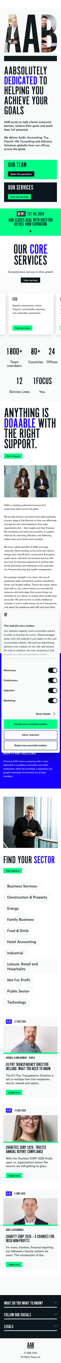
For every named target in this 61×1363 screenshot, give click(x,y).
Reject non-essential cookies (30, 745)
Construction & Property (27, 897)
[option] (30, 220)
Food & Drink (18, 930)
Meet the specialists (21, 174)
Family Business (20, 919)
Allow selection (30, 734)
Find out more (22, 328)
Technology (16, 1002)
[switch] (52, 680)
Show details (43, 713)
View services (30, 280)
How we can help (19, 197)
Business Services (22, 886)
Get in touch (13, 456)
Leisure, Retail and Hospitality (22, 966)
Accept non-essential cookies (30, 724)
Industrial (15, 952)
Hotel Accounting (21, 941)
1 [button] (30, 231)
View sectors (12, 870)
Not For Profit (18, 979)
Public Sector (18, 991)
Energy (13, 908)
